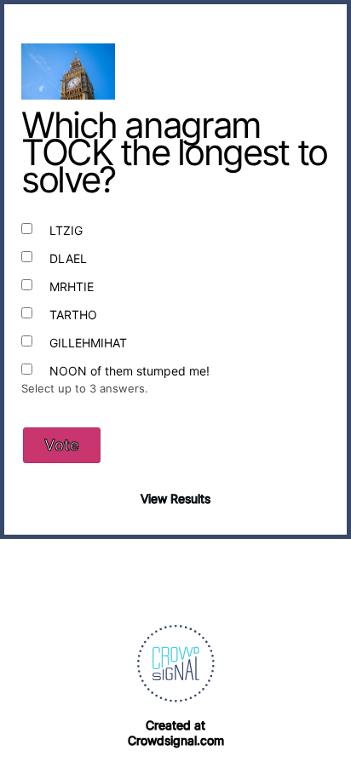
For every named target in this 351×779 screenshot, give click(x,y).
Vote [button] (61, 445)
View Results (175, 498)
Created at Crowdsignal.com (176, 732)
